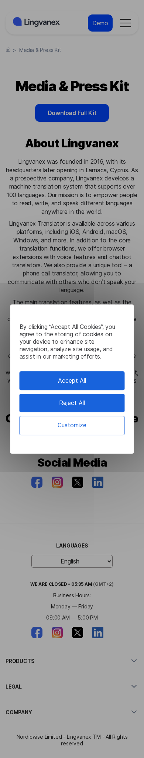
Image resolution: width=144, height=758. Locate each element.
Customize (72, 425)
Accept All (72, 380)
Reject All (72, 402)
